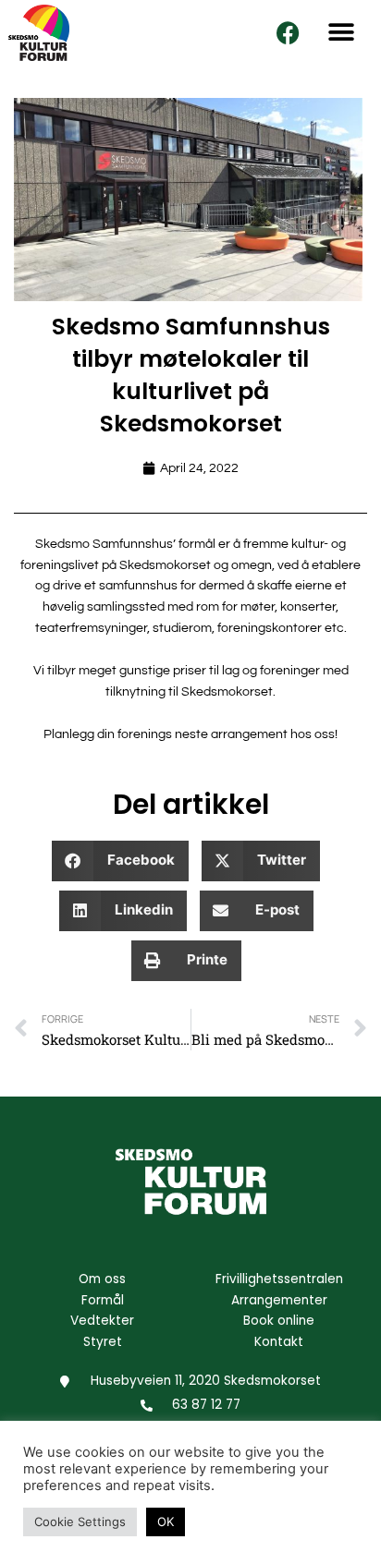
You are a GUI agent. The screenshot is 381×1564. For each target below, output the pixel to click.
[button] (342, 33)
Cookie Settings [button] (80, 1521)
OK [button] (165, 1521)
